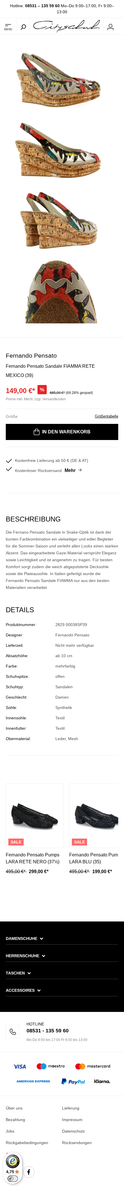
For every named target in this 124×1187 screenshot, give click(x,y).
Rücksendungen (77, 1142)
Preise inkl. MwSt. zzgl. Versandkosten (36, 399)
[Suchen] (23, 26)
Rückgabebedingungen (27, 1142)
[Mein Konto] (110, 26)
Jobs (10, 1131)
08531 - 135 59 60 (48, 1031)
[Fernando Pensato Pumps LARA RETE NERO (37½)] (34, 816)
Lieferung (70, 1108)
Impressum (72, 1119)
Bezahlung (15, 1119)
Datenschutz (73, 1131)
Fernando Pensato (31, 355)
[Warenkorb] (120, 26)
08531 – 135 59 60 (42, 5)
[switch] (12, 1178)
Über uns (14, 1108)
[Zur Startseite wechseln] (66, 26)
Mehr (70, 470)
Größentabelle (106, 416)
